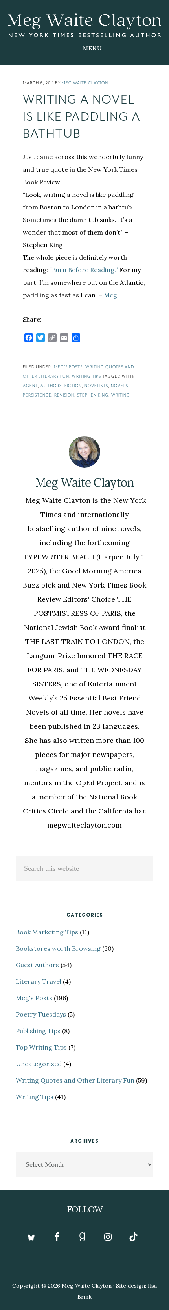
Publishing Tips (38, 1031)
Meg (110, 295)
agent (30, 386)
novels (119, 386)
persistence (37, 395)
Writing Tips (86, 376)
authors (51, 386)
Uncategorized (39, 1064)
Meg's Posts (68, 367)
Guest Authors (37, 965)
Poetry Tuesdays (41, 1014)
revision (64, 395)
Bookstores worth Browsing (58, 948)
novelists (96, 386)
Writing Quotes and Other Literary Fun (75, 1080)
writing (120, 395)
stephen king (92, 395)
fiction (73, 386)
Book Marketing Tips (47, 932)
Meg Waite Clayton (84, 25)
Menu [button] (92, 48)
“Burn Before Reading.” (84, 270)
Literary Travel (38, 981)
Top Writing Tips (41, 1047)
